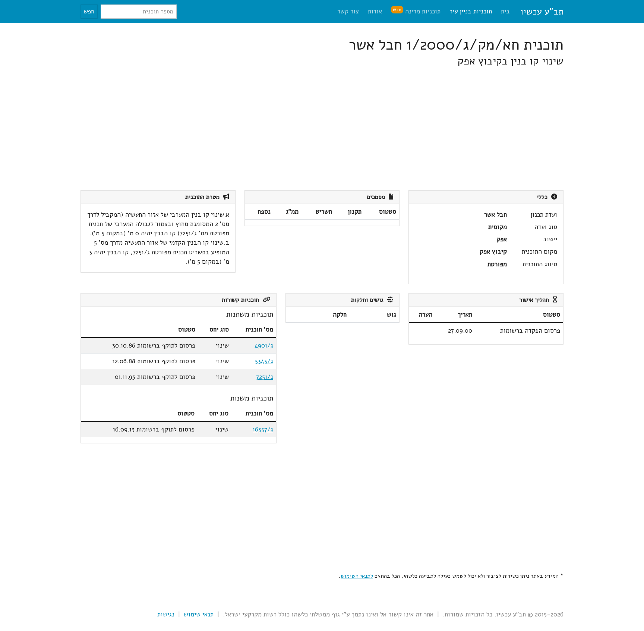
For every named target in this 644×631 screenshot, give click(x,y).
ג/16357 (263, 429)
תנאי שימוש (199, 614)
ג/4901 (264, 345)
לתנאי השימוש (357, 576)
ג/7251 (264, 377)
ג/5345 (264, 361)
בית (505, 11)
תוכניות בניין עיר (470, 11)
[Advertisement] (340, 129)
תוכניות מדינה (417, 11)
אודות (375, 11)
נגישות (165, 614)
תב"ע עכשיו (542, 12)
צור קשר (348, 11)
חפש (89, 11)
